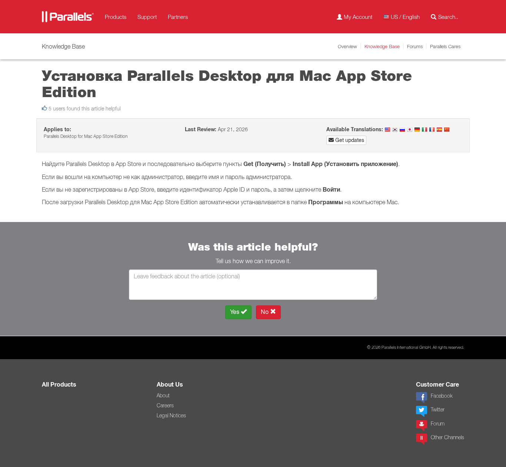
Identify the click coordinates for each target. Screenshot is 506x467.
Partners (178, 16)
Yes (235, 312)
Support (147, 16)
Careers (165, 405)
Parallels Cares (445, 46)
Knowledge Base (382, 46)
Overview (347, 46)
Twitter (438, 410)
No (265, 312)
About (163, 395)
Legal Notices (171, 415)
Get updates (349, 140)
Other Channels (447, 437)
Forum (438, 424)
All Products (59, 384)
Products (115, 16)
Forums (415, 46)
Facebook (441, 396)
